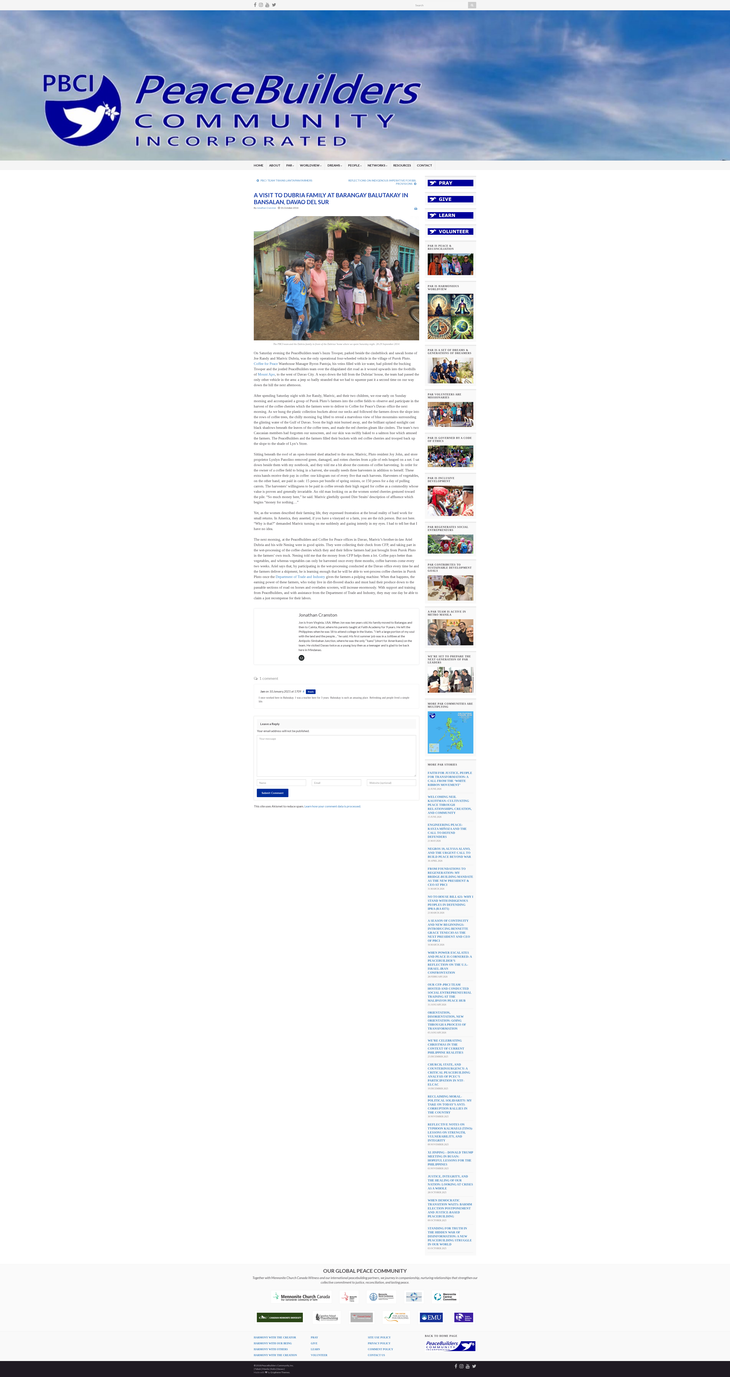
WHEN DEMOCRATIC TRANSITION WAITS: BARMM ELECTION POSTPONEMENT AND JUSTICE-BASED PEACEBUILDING (450, 1208)
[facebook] (255, 4)
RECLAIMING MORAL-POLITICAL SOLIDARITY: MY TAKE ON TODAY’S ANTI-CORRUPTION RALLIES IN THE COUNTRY (450, 1104)
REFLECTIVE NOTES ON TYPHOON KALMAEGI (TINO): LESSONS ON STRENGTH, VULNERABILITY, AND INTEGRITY (450, 1132)
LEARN (315, 1349)
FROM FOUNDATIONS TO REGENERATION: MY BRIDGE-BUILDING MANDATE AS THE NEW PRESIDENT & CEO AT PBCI (450, 876)
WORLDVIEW (310, 165)
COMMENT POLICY (380, 1349)
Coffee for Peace (266, 364)
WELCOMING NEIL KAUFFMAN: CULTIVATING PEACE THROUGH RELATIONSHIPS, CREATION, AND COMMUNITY (450, 804)
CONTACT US (376, 1355)
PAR (289, 165)
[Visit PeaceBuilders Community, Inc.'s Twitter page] (274, 4)
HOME (258, 165)
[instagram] (261, 4)
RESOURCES (402, 165)
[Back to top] (721, 1368)
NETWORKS (377, 165)
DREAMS (334, 165)
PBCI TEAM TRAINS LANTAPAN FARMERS (286, 180)
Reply (311, 691)
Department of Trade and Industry (300, 577)
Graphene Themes (280, 1372)
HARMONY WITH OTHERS (271, 1349)
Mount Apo (266, 374)
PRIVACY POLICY (379, 1343)
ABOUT (274, 165)
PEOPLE (354, 165)
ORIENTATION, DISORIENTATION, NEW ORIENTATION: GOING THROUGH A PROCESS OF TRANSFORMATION (447, 1020)
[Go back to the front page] (365, 85)
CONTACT (424, 165)
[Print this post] (415, 208)
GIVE (314, 1343)
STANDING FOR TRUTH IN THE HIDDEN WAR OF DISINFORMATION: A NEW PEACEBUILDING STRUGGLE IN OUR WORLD (450, 1236)
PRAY (314, 1337)
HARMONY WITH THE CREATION (275, 1355)
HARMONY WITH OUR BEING (273, 1343)
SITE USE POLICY (379, 1337)
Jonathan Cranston (266, 207)
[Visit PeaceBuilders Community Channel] (267, 4)
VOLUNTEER (319, 1355)
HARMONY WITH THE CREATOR (275, 1337)
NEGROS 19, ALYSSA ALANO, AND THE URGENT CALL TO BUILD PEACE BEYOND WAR (449, 852)
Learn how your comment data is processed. (332, 806)
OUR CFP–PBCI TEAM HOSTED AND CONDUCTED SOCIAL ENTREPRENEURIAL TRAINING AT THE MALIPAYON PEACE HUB (449, 992)
